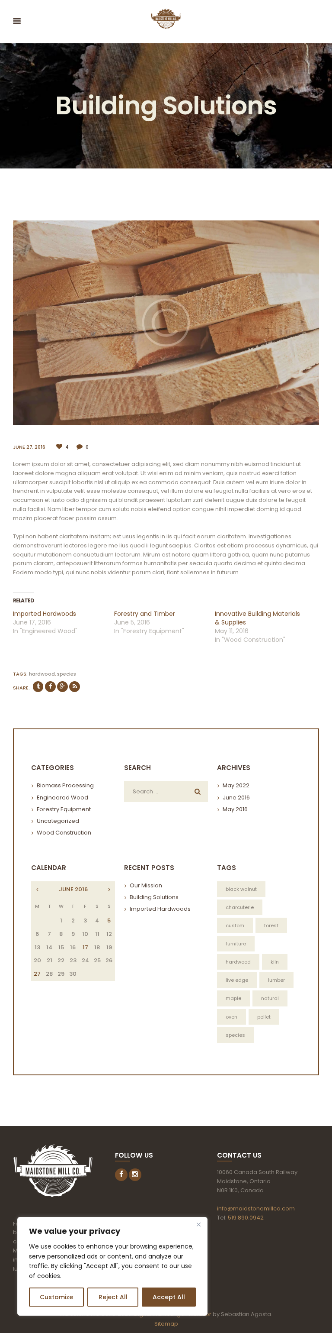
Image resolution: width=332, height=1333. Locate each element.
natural (270, 998)
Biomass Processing (65, 785)
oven (231, 1016)
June (236, 797)
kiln (275, 961)
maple (233, 998)
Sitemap (166, 1324)
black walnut (241, 889)
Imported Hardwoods (44, 613)
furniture (236, 943)
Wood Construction (64, 832)
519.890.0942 (246, 1217)
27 (37, 974)
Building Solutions (154, 897)
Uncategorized (58, 821)
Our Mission (146, 885)
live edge (237, 980)
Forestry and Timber (144, 613)
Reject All (113, 1297)
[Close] (198, 1224)
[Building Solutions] (166, 322)
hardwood (42, 673)
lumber (276, 980)
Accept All (169, 1297)
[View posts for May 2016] (37, 889)
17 (85, 947)
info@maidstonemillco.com (256, 1208)
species (66, 673)
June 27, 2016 (29, 446)
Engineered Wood (62, 797)
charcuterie (240, 907)
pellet (264, 1016)
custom (235, 925)
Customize (56, 1297)
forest (271, 925)
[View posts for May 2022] (109, 889)
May (236, 785)
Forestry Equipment (64, 809)
